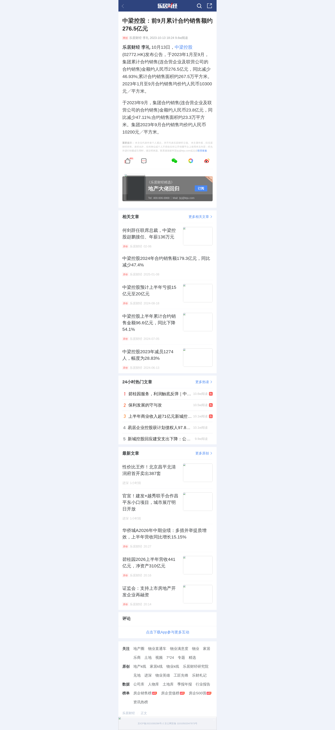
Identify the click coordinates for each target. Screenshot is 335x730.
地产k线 (139, 666)
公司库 (138, 684)
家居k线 (156, 666)
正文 (144, 713)
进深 (148, 675)
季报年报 (184, 684)
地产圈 (138, 649)
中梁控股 (183, 47)
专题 (181, 658)
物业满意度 (179, 649)
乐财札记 (199, 675)
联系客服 (202, 150)
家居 (206, 649)
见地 (137, 675)
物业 (195, 649)
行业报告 (203, 684)
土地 (148, 658)
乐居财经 (135, 38)
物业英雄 (162, 675)
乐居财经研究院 (195, 666)
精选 (192, 658)
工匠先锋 (181, 675)
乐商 (137, 658)
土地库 (168, 684)
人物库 (153, 684)
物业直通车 (157, 649)
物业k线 (172, 666)
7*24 (170, 658)
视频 (159, 658)
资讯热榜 (140, 702)
